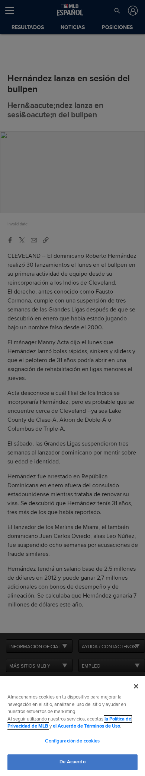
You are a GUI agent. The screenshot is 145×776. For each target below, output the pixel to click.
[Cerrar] (136, 686)
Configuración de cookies (72, 741)
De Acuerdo (72, 762)
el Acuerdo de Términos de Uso (86, 726)
